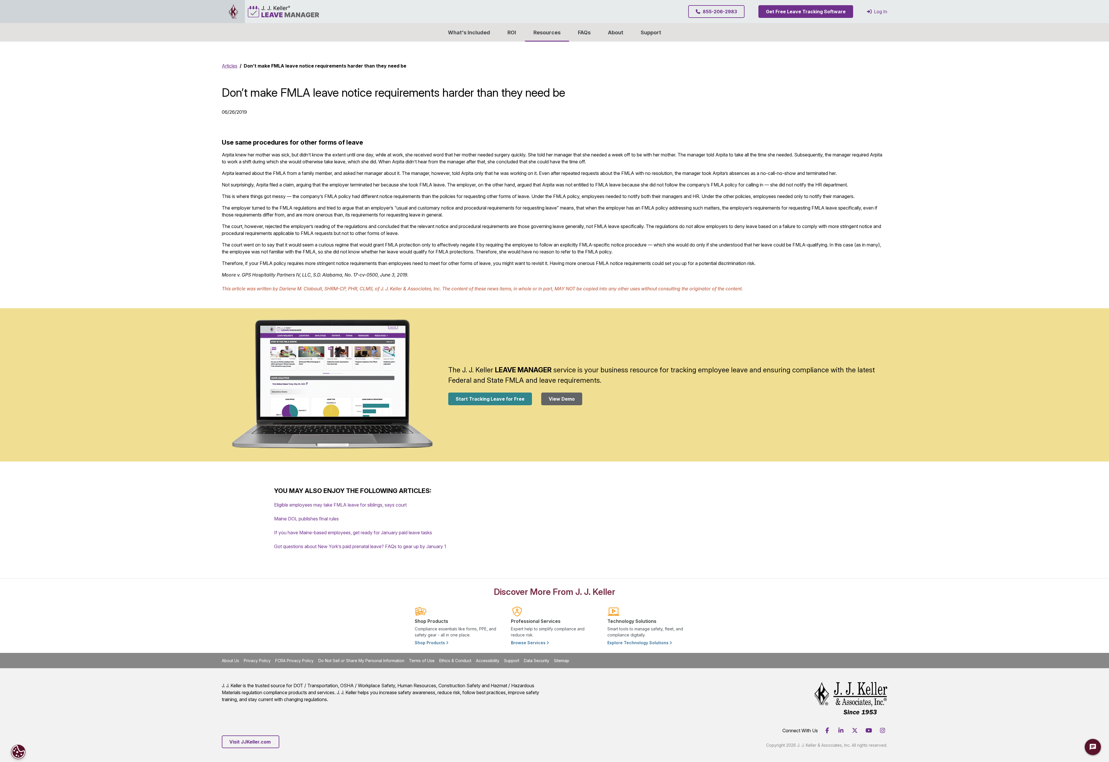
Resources (547, 32)
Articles (229, 66)
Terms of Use (422, 660)
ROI (511, 32)
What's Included (469, 32)
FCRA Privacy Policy (294, 660)
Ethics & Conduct (455, 660)
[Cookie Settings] (18, 752)
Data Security (536, 660)
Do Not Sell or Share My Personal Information (361, 660)
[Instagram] (882, 730)
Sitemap (561, 660)
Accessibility (487, 660)
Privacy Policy (257, 660)
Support (651, 32)
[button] (615, 32)
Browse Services (529, 642)
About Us (230, 660)
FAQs (584, 32)
